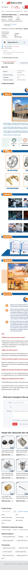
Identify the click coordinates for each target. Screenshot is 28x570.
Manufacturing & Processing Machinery (14, 11)
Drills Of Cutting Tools (8, 540)
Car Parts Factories (7, 551)
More (3, 558)
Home (3, 11)
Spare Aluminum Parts (8, 555)
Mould (3, 514)
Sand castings (19, 520)
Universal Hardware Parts (9, 536)
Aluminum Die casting (7, 517)
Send (15, 424)
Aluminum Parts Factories (9, 548)
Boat (17, 514)
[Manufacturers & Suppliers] (14, 2)
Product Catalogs (23, 511)
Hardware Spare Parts (20, 551)
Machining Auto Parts (22, 555)
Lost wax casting (20, 517)
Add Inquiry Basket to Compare (10, 57)
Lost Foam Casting (6, 520)
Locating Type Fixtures (21, 540)
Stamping (20, 536)
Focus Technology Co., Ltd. (19, 563)
